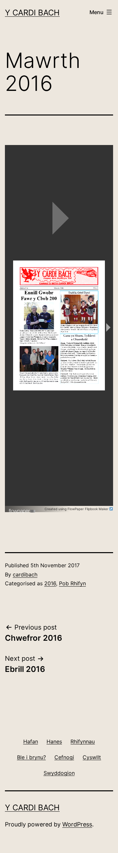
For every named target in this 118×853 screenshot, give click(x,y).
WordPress (77, 824)
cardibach (25, 574)
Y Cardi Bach (32, 12)
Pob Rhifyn (72, 583)
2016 (50, 583)
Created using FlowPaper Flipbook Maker (77, 509)
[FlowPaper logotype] (22, 508)
